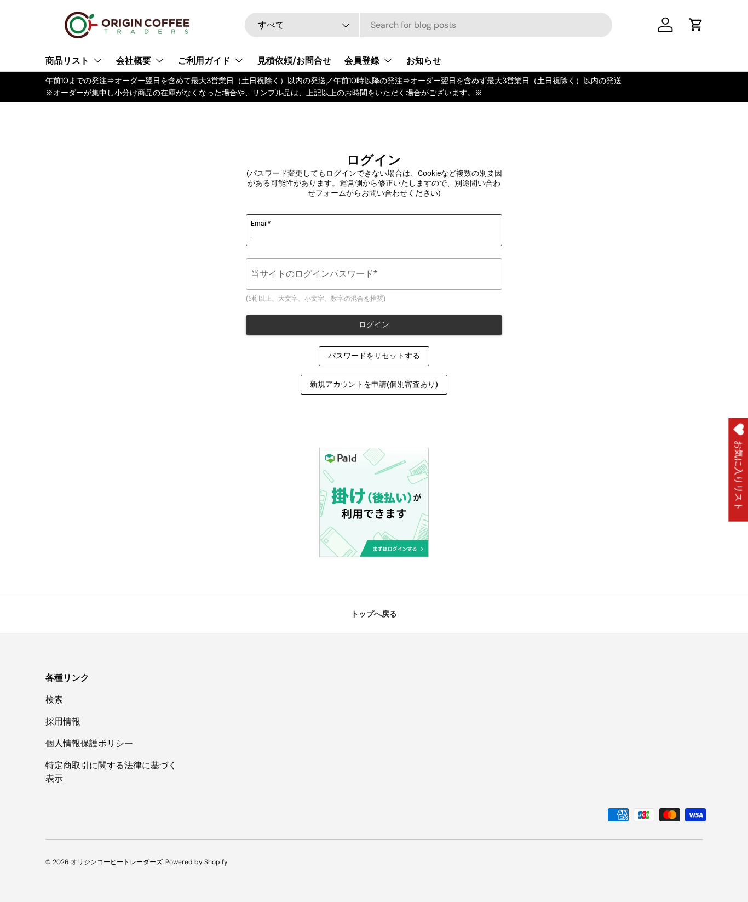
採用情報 (62, 721)
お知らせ (423, 60)
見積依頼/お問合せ (294, 60)
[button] (696, 25)
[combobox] (428, 25)
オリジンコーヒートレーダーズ (117, 862)
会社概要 (133, 60)
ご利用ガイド (204, 60)
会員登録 (361, 60)
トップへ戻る (374, 614)
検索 (54, 699)
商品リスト (67, 60)
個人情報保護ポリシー (89, 743)
